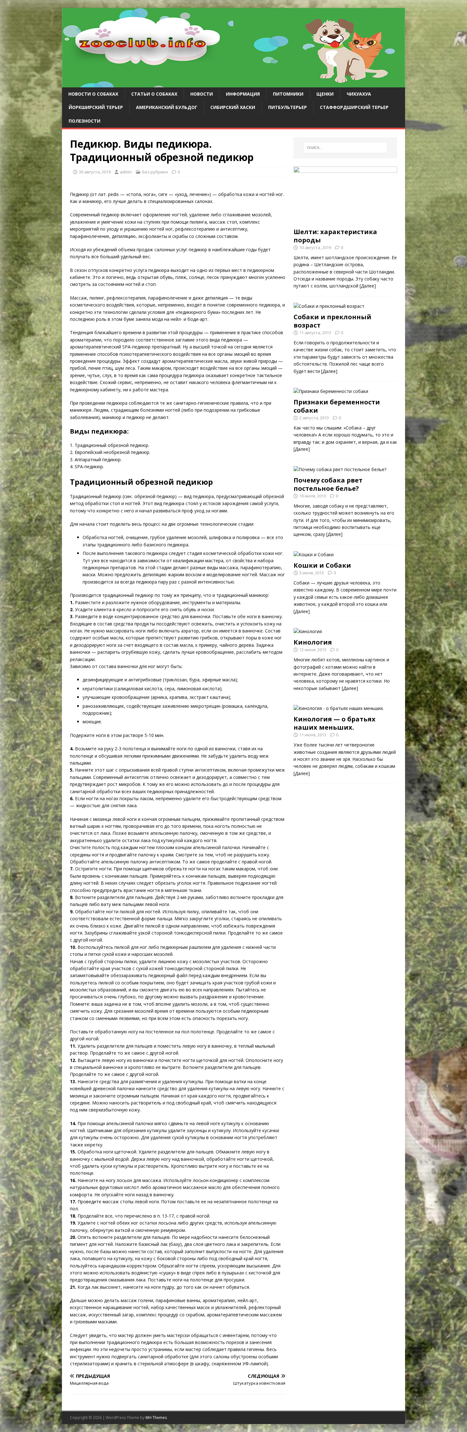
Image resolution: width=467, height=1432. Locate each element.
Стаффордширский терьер (354, 107)
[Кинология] (308, 631)
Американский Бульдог (166, 107)
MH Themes (156, 1417)
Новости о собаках (93, 94)
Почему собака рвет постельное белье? (328, 484)
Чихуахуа (359, 94)
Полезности (84, 121)
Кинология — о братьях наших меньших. (335, 723)
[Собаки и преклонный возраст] (329, 306)
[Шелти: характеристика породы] (345, 221)
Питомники (288, 94)
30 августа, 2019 (95, 172)
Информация (243, 94)
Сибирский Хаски (232, 107)
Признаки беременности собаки (337, 406)
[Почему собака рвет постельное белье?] (340, 469)
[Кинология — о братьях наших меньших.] (339, 708)
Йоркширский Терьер (96, 107)
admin (126, 172)
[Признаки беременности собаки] (331, 391)
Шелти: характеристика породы (335, 235)
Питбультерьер (287, 107)
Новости (201, 94)
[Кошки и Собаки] (314, 554)
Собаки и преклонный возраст (332, 321)
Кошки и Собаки (322, 565)
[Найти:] (345, 147)
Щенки (325, 94)
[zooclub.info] (233, 84)
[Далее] (368, 286)
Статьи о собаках (154, 94)
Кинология (313, 642)
